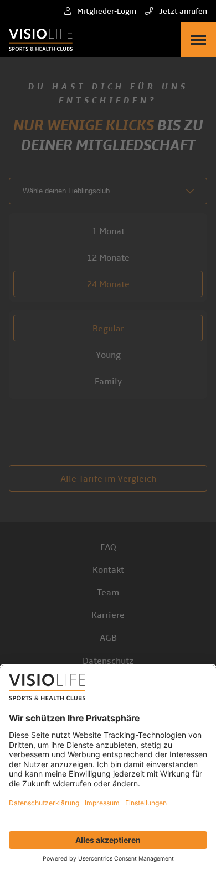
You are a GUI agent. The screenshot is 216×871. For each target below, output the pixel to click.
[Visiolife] (41, 40)
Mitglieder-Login (105, 11)
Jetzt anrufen (182, 11)
